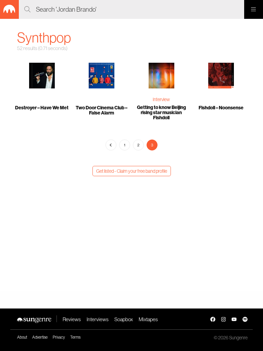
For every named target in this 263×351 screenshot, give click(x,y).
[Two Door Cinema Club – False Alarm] (101, 76)
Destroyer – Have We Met (41, 108)
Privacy (59, 337)
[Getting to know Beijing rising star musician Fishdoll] (161, 76)
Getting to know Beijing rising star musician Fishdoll (161, 112)
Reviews (72, 319)
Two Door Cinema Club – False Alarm (101, 110)
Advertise (40, 337)
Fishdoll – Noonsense (221, 108)
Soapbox (123, 319)
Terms (75, 337)
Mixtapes (148, 319)
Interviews (98, 319)
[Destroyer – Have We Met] (41, 76)
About (22, 337)
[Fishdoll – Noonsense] (221, 76)
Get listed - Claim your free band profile (131, 171)
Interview (161, 99)
